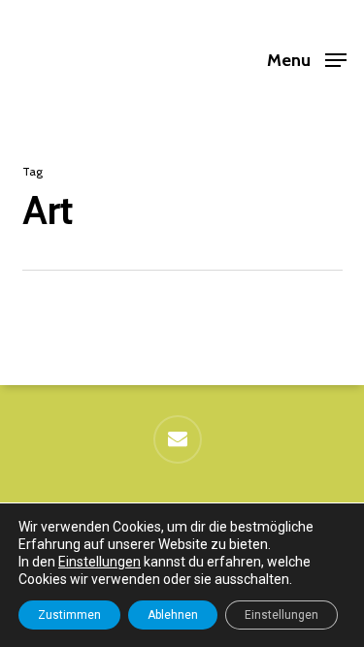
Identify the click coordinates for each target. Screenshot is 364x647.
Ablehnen (173, 615)
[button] (307, 59)
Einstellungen (99, 561)
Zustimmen (69, 615)
